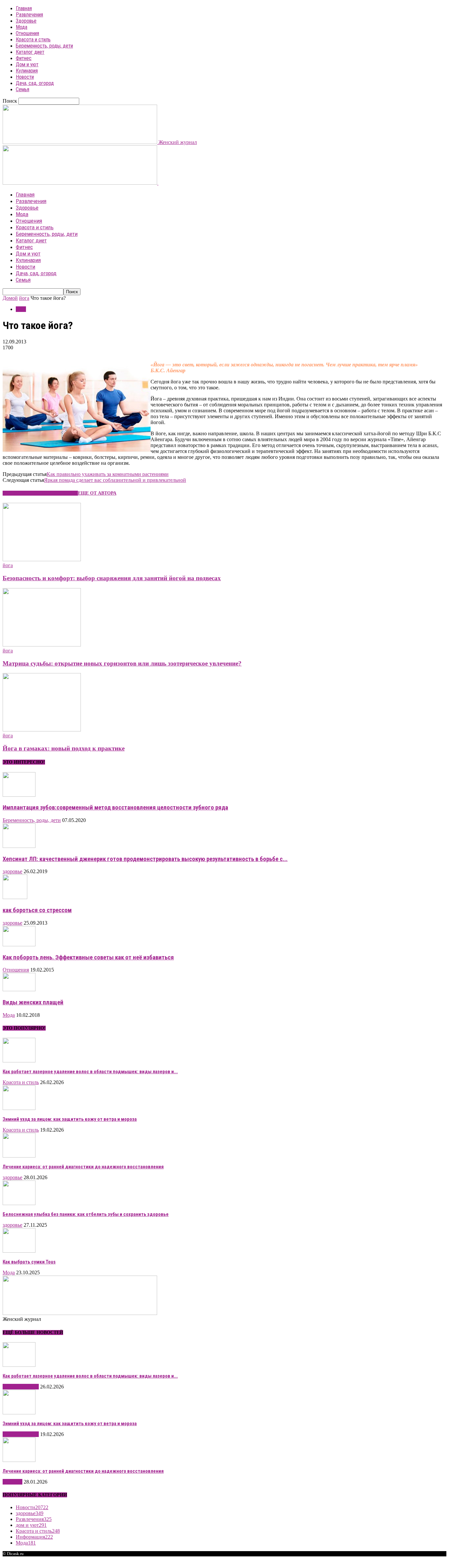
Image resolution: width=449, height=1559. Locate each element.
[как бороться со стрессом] (15, 897)
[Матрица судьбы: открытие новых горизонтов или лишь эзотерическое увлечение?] (42, 644)
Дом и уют (27, 64)
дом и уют (31, 1525)
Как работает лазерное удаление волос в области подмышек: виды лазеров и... (90, 1072)
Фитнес (24, 58)
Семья (22, 89)
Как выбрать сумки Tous (29, 1262)
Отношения (27, 33)
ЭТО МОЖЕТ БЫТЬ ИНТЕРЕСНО (40, 493)
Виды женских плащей (33, 1002)
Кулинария (27, 71)
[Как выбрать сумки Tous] (19, 1251)
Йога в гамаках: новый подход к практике (64, 748)
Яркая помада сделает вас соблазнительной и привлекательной (115, 480)
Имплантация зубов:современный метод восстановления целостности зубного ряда (115, 807)
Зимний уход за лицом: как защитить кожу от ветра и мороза (70, 1119)
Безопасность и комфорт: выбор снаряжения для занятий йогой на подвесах (112, 578)
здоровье (12, 871)
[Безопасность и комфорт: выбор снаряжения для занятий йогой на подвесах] (42, 559)
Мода (21, 27)
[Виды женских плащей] (19, 989)
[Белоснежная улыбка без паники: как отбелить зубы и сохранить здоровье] (19, 1203)
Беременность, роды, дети (44, 46)
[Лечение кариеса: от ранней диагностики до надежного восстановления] (19, 1156)
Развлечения (29, 14)
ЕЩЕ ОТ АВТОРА (97, 493)
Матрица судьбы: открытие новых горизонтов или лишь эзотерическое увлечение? (122, 663)
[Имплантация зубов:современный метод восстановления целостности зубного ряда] (19, 795)
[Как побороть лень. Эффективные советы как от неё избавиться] (19, 944)
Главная (24, 8)
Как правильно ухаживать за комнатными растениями (108, 474)
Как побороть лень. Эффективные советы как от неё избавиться (88, 957)
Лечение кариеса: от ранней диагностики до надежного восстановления (83, 1167)
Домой (10, 298)
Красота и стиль (33, 39)
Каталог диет (30, 52)
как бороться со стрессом (37, 910)
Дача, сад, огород (35, 83)
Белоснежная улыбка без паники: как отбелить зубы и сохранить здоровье (86, 1214)
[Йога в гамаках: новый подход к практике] (42, 729)
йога (24, 298)
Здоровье (26, 21)
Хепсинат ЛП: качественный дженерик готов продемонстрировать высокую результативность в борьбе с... (145, 859)
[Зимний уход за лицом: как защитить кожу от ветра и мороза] (19, 1108)
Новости (25, 77)
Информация (34, 1537)
